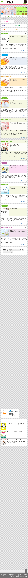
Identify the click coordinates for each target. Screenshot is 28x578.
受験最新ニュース (18, 231)
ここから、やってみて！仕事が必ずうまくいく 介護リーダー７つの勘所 (16, 425)
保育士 (16, 29)
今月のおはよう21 (18, 145)
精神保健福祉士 (18, 25)
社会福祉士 (3, 25)
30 (3, 252)
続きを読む (23, 50)
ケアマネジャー (4, 21)
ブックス (4, 162)
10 (20, 249)
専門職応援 (5, 33)
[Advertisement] (14, 316)
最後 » (11, 252)
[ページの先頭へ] (26, 571)
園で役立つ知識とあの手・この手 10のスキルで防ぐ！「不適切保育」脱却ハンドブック (16, 441)
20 (22, 249)
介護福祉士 (3, 29)
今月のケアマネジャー (17, 123)
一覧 (25, 33)
